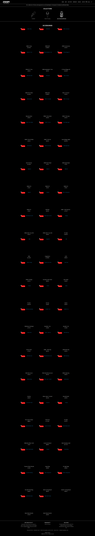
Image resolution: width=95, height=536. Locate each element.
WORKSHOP (75, 1)
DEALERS (79, 1)
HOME (63, 1)
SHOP (66, 1)
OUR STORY (70, 1)
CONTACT (83, 1)
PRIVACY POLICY (47, 532)
